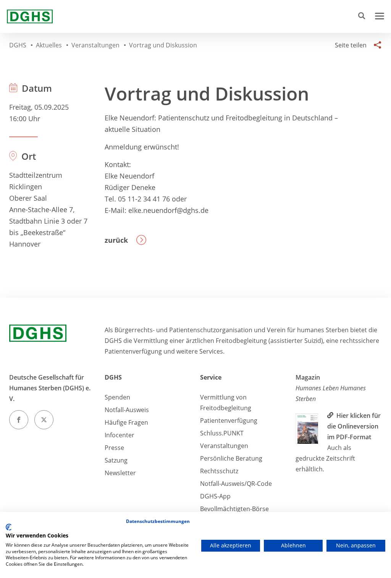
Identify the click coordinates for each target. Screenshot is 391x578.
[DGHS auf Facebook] (18, 419)
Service (210, 377)
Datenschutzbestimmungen (158, 521)
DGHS (113, 377)
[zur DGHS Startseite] (30, 16)
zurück (116, 240)
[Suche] (363, 16)
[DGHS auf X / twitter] (43, 419)
